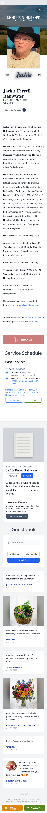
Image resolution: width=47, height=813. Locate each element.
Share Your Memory (17, 516)
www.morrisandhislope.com (26, 304)
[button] (23, 611)
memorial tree (34, 317)
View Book (12, 476)
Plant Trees (33, 400)
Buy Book (27, 476)
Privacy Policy (16, 801)
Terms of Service (31, 801)
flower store (32, 321)
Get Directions (14, 400)
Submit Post (23, 560)
